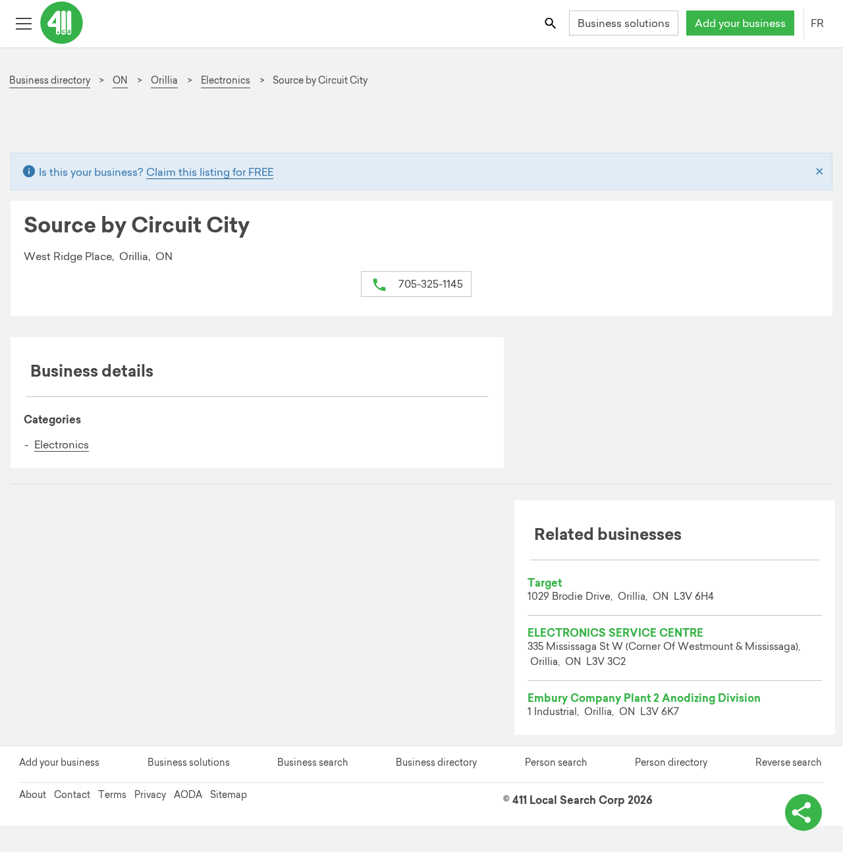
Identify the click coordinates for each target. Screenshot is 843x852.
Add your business (740, 23)
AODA (188, 795)
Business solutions (624, 23)
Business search (312, 762)
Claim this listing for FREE (209, 171)
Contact (72, 795)
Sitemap (228, 795)
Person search (556, 762)
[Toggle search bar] (551, 22)
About (32, 795)
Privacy (150, 795)
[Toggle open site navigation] (23, 22)
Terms (112, 795)
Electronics (61, 444)
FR (817, 23)
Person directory (671, 762)
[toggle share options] (803, 812)
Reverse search (788, 762)
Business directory (436, 762)
